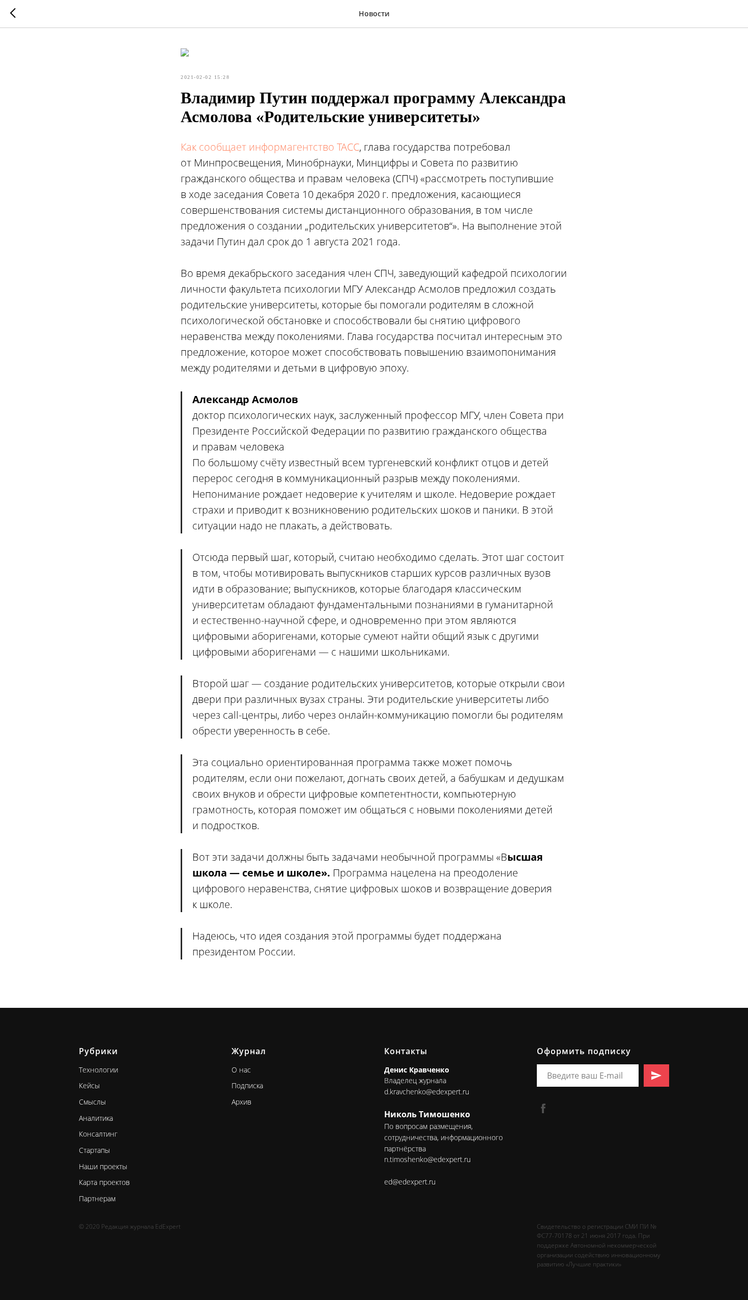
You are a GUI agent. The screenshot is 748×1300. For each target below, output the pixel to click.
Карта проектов (104, 1182)
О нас (241, 1070)
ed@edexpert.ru (410, 1181)
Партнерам (97, 1198)
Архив (241, 1102)
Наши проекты (103, 1166)
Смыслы (92, 1102)
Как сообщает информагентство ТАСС (270, 147)
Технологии (98, 1070)
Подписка (247, 1085)
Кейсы (89, 1085)
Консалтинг (98, 1134)
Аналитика (96, 1118)
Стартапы (94, 1150)
